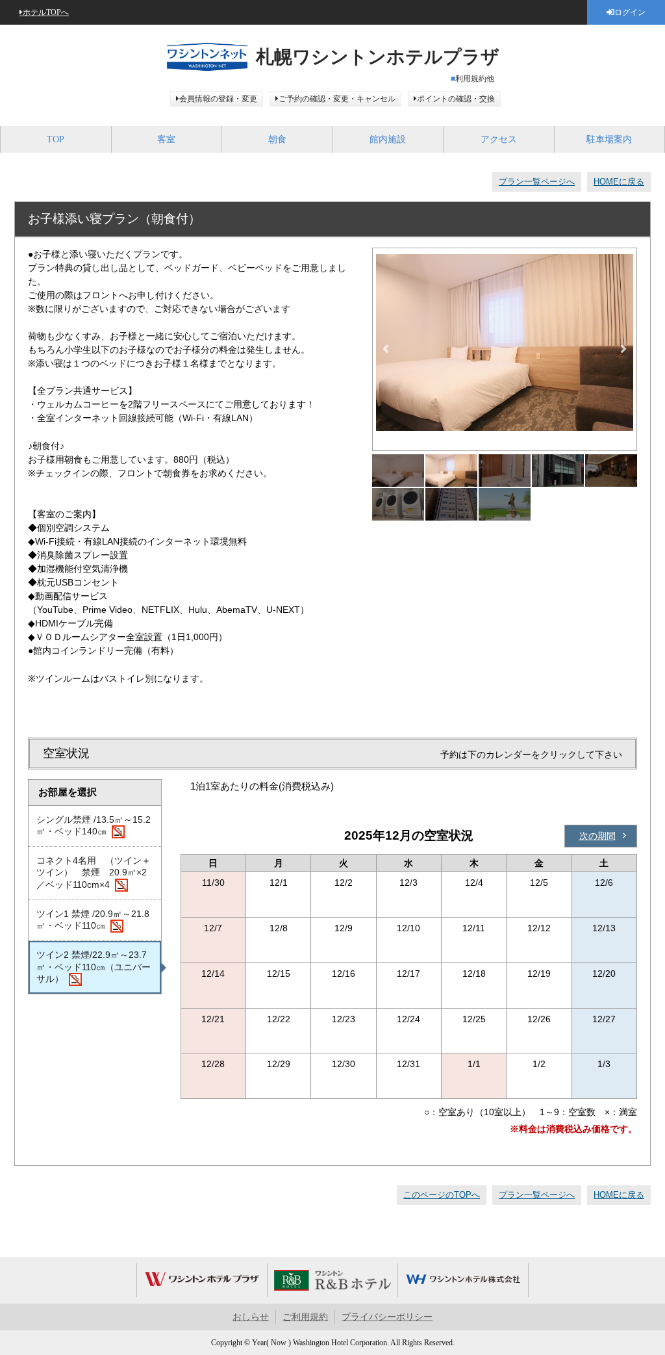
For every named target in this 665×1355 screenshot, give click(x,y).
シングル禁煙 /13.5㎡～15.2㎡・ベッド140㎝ (93, 825)
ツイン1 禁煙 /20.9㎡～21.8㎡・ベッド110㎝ (92, 920)
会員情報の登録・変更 (218, 98)
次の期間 (597, 836)
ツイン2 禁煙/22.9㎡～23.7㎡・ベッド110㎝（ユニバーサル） (93, 966)
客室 (166, 139)
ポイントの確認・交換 (456, 98)
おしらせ (250, 1317)
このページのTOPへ (441, 1195)
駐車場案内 (609, 139)
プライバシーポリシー (387, 1317)
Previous (385, 348)
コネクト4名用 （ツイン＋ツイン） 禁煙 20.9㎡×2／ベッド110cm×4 (93, 872)
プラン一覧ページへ (537, 182)
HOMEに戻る (619, 182)
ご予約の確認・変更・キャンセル (337, 98)
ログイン (630, 12)
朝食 (277, 139)
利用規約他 (474, 78)
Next (623, 348)
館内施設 (388, 139)
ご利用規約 (305, 1317)
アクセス (499, 139)
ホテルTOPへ (46, 12)
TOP (55, 139)
